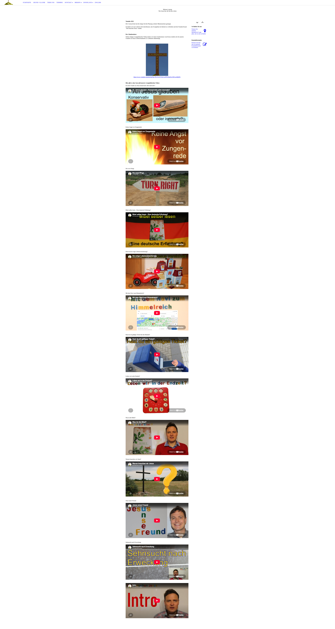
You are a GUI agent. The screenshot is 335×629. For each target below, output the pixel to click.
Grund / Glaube (39, 2)
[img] (8, 2)
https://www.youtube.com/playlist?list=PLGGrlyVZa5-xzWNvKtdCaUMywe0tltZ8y (157, 77)
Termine (59, 2)
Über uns (50, 2)
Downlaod (87, 2)
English (98, 2)
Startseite (27, 2)
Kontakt (68, 2)
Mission (77, 2)
